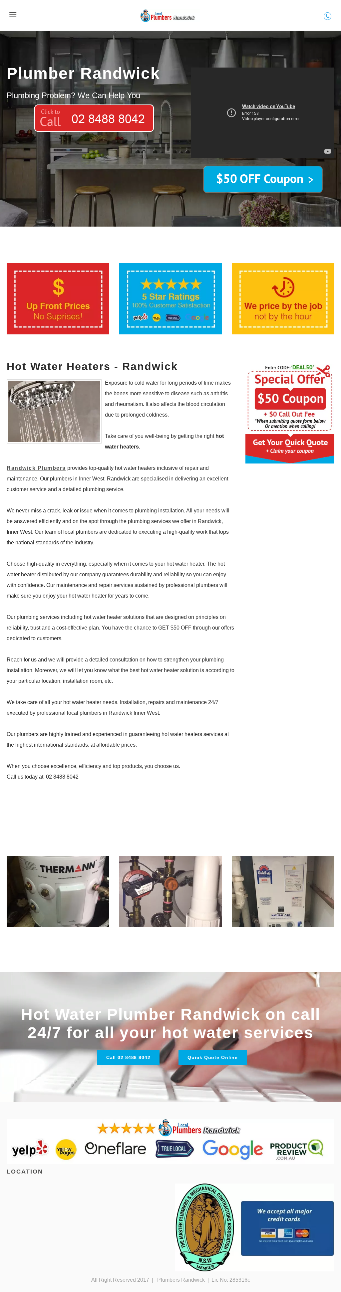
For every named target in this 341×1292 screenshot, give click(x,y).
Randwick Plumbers (36, 468)
